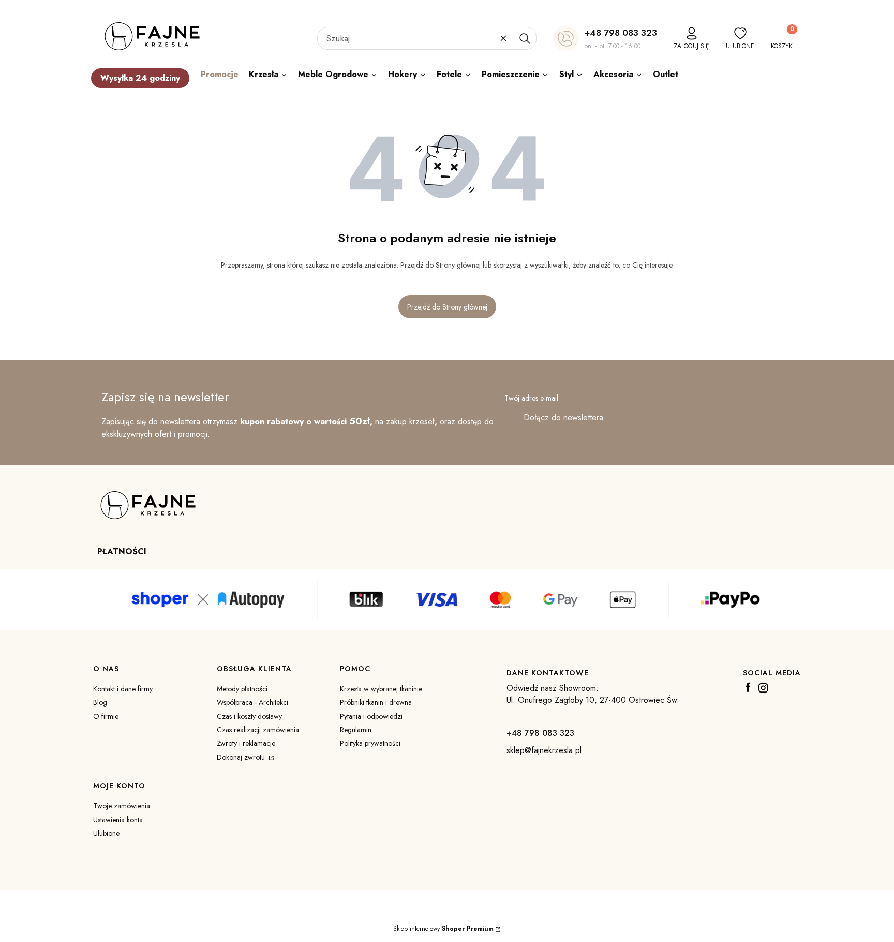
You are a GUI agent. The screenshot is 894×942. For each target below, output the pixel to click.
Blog (100, 702)
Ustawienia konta (118, 820)
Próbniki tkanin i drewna (376, 702)
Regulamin (355, 730)
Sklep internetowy (443, 928)
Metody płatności (242, 689)
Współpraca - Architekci (252, 702)
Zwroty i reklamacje (246, 743)
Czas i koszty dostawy (249, 716)
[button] (524, 38)
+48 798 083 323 (620, 32)
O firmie (105, 716)
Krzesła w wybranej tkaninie (381, 689)
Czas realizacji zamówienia (258, 730)
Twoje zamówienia (121, 806)
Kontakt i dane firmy (123, 689)
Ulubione (106, 833)
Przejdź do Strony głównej (447, 307)
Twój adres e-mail (531, 398)
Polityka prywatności (370, 743)
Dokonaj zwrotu (242, 757)
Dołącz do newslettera (563, 417)
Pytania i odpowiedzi (371, 716)
